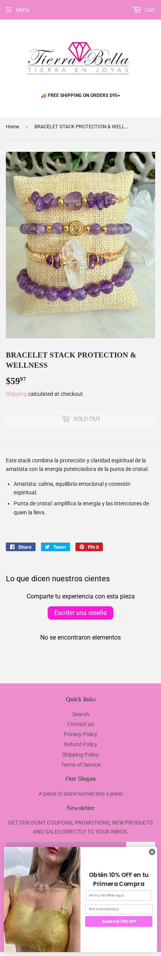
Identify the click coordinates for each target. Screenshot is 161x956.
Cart (149, 10)
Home (12, 126)
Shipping (16, 394)
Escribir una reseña (80, 612)
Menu (22, 10)
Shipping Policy (80, 754)
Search (80, 714)
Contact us (80, 724)
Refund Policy (80, 744)
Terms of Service (80, 765)
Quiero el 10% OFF (119, 921)
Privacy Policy (80, 734)
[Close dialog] (152, 851)
